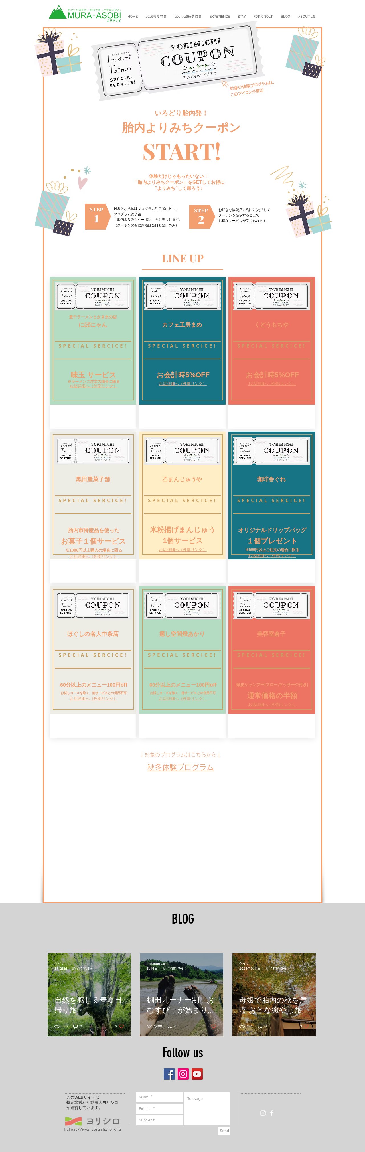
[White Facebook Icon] (271, 1113)
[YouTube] (197, 1074)
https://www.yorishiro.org (92, 1129)
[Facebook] (169, 1074)
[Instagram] (183, 1074)
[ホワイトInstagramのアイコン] (263, 1113)
